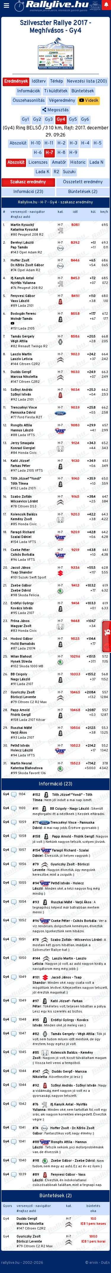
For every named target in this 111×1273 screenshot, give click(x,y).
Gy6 (85, 120)
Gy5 (73, 120)
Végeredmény (62, 101)
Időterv (39, 81)
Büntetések (82, 91)
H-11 (48, 143)
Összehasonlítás (29, 101)
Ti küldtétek (55, 91)
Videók (91, 101)
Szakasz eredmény (28, 182)
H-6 (38, 153)
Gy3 (49, 120)
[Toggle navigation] (6, 6)
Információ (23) (28, 192)
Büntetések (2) (82, 192)
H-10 (36, 143)
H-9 (73, 153)
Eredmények (16, 81)
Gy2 (37, 120)
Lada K (42, 172)
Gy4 (61, 120)
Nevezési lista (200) (87, 81)
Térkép (56, 81)
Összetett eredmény (83, 182)
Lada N (96, 162)
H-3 (73, 143)
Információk (28, 91)
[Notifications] (106, 5)
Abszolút (18, 143)
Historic (78, 162)
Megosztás (57, 110)
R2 (56, 172)
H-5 (98, 143)
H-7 (49, 153)
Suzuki (69, 172)
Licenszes (38, 162)
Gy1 (25, 120)
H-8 (61, 153)
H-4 (85, 143)
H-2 (61, 143)
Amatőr (59, 162)
